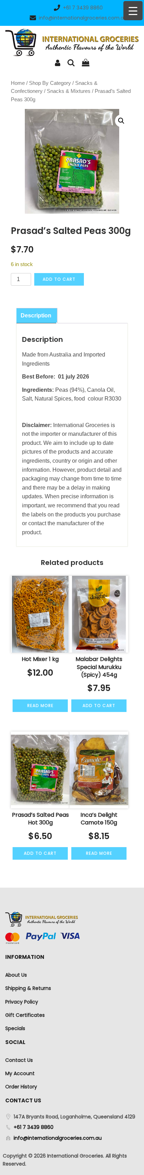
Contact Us (19, 1060)
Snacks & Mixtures (69, 91)
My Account (20, 1073)
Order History (21, 1086)
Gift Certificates (25, 1015)
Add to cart (59, 279)
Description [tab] (36, 315)
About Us (16, 974)
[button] (121, 121)
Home (18, 83)
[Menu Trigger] (133, 10)
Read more (40, 705)
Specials (15, 1028)
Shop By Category (50, 83)
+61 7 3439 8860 (83, 7)
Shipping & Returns (28, 988)
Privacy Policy (21, 1001)
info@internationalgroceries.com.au (83, 17)
